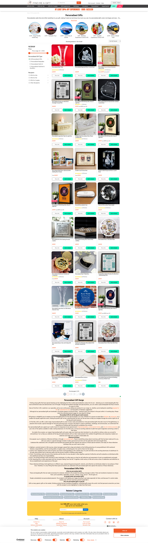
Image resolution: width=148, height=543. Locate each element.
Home (28, 13)
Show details (90, 540)
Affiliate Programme (61, 523)
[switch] (55, 540)
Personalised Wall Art (37, 64)
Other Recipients (35, 83)
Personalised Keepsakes (37, 61)
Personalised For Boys (67, 494)
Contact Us (36, 522)
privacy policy (72, 513)
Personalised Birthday (71, 497)
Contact (98, 3)
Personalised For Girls (82, 494)
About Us (61, 522)
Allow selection (125, 535)
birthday (106, 416)
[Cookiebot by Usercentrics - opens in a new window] (20, 540)
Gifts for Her (33, 78)
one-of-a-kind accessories (110, 427)
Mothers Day (85, 497)
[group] (35, 30)
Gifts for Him (33, 75)
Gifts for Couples (35, 80)
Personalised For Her (52, 494)
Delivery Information (36, 525)
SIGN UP (85, 509)
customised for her (65, 410)
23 (80, 394)
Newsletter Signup (61, 525)
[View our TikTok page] (118, 522)
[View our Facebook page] (105, 522)
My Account (91, 3)
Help (102, 3)
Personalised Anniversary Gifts (53, 497)
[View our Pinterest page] (114, 522)
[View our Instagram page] (109, 522)
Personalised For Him (37, 494)
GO (79, 3)
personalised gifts (68, 439)
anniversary (114, 416)
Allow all (124, 530)
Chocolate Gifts (96, 494)
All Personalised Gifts (36, 59)
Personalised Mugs (98, 497)
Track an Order (86, 523)
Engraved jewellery (83, 427)
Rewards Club (86, 525)
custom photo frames (94, 427)
